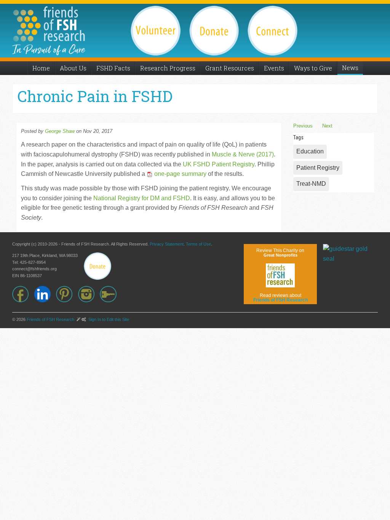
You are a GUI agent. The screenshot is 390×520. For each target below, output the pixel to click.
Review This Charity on (280, 252)
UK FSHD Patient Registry (218, 164)
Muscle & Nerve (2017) (243, 154)
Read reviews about (280, 298)
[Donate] (97, 266)
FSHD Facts (113, 68)
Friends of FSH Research (50, 319)
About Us (73, 68)
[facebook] (23, 294)
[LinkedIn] (45, 294)
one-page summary (179, 174)
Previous (303, 126)
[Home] (48, 24)
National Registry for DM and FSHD (141, 198)
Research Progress (167, 68)
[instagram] (89, 294)
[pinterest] (67, 294)
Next (327, 126)
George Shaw (60, 131)
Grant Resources (229, 68)
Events (274, 68)
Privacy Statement (167, 244)
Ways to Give (313, 68)
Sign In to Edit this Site (108, 319)
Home (41, 68)
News (350, 68)
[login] (111, 294)
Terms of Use (198, 244)
